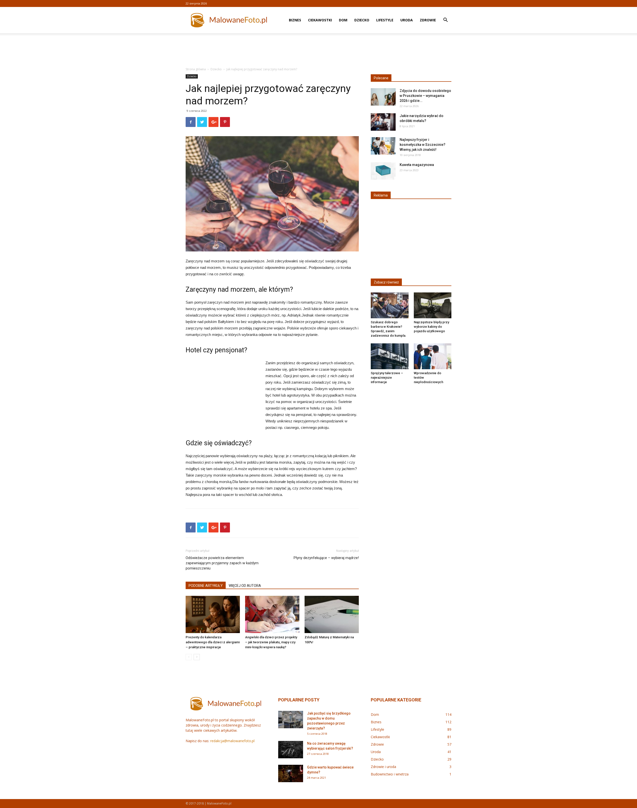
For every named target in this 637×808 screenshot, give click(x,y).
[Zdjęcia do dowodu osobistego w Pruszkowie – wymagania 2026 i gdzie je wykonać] (383, 97)
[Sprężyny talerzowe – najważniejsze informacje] (390, 356)
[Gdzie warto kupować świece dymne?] (290, 773)
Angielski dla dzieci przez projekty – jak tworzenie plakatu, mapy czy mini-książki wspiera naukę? (271, 642)
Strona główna (196, 69)
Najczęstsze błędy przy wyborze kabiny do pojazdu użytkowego (431, 326)
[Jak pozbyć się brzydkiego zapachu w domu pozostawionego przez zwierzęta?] (290, 719)
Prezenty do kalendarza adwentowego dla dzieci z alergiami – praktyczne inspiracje (213, 642)
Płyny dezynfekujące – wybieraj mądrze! (326, 558)
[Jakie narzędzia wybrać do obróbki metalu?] (383, 122)
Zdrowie (428, 20)
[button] (445, 20)
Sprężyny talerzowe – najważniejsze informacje (387, 377)
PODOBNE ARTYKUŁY (206, 586)
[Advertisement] (318, 50)
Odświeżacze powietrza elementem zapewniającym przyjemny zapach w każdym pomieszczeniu (222, 563)
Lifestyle (384, 20)
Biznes (295, 20)
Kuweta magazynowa (417, 165)
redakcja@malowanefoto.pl (232, 740)
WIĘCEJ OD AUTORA (245, 586)
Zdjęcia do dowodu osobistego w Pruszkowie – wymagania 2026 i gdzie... (425, 96)
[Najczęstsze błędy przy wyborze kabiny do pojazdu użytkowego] (433, 305)
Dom (343, 20)
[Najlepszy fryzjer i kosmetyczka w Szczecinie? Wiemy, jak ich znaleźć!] (383, 146)
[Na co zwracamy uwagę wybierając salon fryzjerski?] (290, 749)
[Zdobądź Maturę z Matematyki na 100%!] (332, 614)
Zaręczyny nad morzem (220, 289)
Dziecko (361, 20)
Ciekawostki (320, 20)
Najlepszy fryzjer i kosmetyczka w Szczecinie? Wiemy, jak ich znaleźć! (422, 145)
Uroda (406, 20)
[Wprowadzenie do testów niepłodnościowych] (433, 356)
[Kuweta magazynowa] (383, 171)
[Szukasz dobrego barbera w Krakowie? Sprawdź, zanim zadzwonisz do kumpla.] (390, 305)
